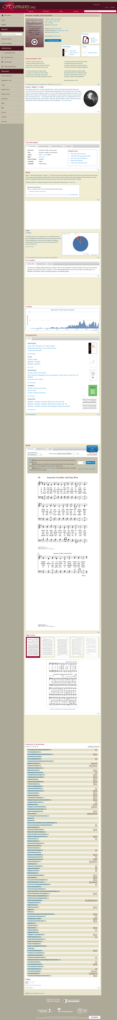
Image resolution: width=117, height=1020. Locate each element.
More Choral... (31, 367)
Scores (50, 264)
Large (60, 84)
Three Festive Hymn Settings (35, 379)
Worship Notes (41, 264)
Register (113, 7)
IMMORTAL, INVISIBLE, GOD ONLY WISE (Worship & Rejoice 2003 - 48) (47, 404)
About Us (4, 121)
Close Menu (7, 15)
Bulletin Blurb (31, 264)
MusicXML (58, 28)
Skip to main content (5, 1)
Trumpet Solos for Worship (35, 350)
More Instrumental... (32, 382)
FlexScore (85, 34)
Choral (84, 46)
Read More (72, 182)
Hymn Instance (53, 453)
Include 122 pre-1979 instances (33, 985)
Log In (3, 20)
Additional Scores (41, 449)
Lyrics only (58, 30)
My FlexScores (8, 57)
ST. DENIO (28, 233)
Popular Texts (5, 89)
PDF (54, 28)
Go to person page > (67, 100)
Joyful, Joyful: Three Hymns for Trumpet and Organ (41, 346)
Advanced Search (6, 39)
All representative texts (32, 84)
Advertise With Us (60, 1018)
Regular (56, 84)
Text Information (32, 146)
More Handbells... (31, 396)
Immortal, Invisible (92, 52)
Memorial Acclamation (77, 160)
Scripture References (57, 146)
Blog (2, 107)
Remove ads (96, 4)
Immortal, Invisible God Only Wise (37, 392)
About (37, 1018)
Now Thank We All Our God (78, 153)
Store (61, 11)
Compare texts (43, 84)
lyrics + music (65, 30)
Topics (3, 85)
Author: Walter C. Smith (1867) (52, 21)
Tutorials (3, 117)
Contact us (41, 993)
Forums (3, 112)
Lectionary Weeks (43, 146)
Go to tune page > (30, 246)
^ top (98, 84)
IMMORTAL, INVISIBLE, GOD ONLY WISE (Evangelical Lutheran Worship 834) (49, 406)
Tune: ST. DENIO (49, 23)
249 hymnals (54, 25)
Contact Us (52, 1018)
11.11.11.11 (42, 157)
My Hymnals (8, 62)
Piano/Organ (66, 46)
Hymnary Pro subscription (49, 468)
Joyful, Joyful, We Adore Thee (79, 163)
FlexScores (31, 449)
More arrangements (31, 414)
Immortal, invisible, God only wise (37, 191)
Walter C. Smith (43, 154)
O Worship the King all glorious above (81, 156)
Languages (68, 146)
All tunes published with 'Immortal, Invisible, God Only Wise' (41, 257)
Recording (56, 32)
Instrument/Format (32, 452)
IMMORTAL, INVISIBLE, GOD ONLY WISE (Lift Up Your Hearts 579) (46, 401)
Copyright (42, 1018)
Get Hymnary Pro (74, 194)
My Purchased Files (10, 66)
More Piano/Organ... (32, 353)
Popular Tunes (5, 94)
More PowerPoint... (32, 409)
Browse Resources (6, 76)
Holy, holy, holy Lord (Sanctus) (79, 158)
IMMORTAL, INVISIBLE (34, 361)
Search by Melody (6, 43)
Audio (50, 449)
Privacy (47, 1018)
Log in (106, 7)
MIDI (52, 32)
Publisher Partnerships (71, 1018)
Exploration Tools (6, 80)
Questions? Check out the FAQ (86, 469)
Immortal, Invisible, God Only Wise (94, 39)
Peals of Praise (32, 390)
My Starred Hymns (9, 53)
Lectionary (4, 98)
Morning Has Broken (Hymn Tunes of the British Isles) (42, 348)
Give (79, 1018)
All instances (29, 987)
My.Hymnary (57, 36)
